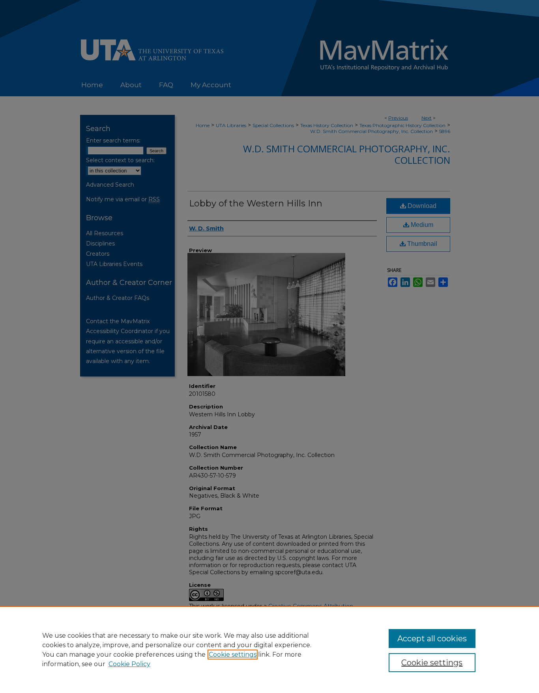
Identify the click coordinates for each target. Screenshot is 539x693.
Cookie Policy (129, 664)
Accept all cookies (432, 638)
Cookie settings (232, 654)
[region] (269, 649)
